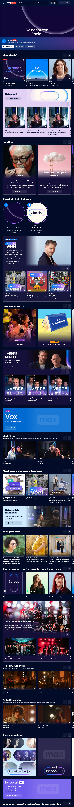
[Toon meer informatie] (23, 60)
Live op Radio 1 (10, 55)
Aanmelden (65, 3)
